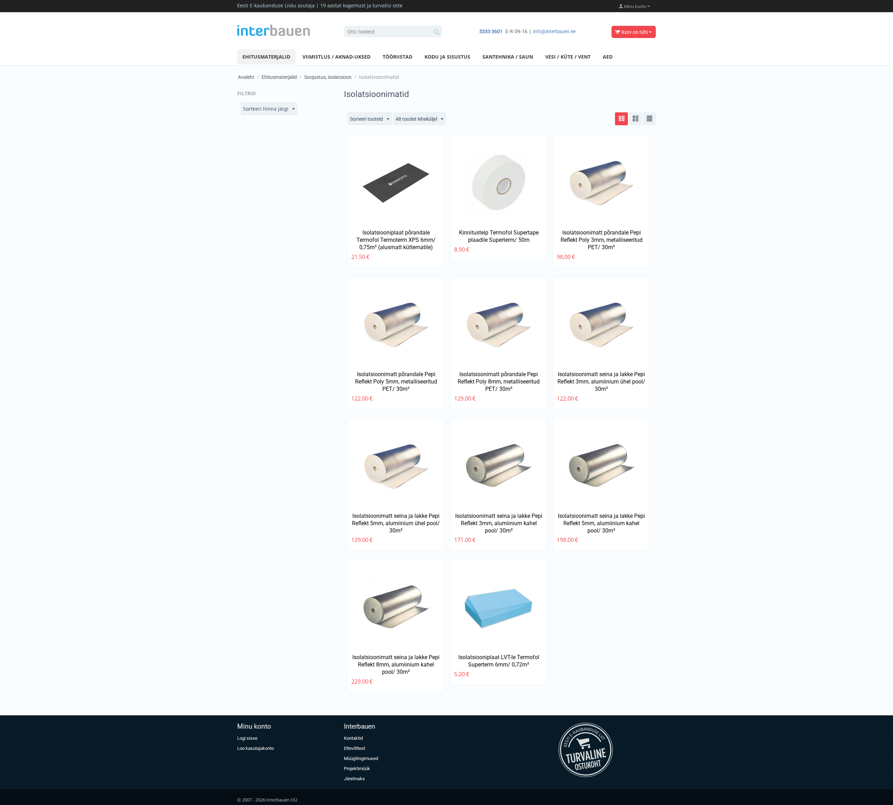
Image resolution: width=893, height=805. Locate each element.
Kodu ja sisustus (447, 56)
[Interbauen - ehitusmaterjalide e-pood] (273, 29)
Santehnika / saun (507, 56)
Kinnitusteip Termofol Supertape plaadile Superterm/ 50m (499, 236)
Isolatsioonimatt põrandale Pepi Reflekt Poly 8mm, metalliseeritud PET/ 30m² (499, 381)
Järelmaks (354, 778)
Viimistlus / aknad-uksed (336, 56)
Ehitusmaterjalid (266, 56)
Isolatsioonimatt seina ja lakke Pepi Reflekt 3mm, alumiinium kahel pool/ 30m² (498, 523)
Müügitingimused (361, 758)
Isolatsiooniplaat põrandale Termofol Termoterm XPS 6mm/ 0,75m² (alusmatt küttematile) (396, 240)
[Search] (436, 32)
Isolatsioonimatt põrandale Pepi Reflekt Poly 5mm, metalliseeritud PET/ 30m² (396, 381)
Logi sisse (247, 738)
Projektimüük (357, 768)
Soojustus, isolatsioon (328, 77)
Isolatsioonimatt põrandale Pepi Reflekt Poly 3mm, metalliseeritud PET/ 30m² (602, 240)
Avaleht (246, 77)
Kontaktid (353, 738)
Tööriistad (397, 56)
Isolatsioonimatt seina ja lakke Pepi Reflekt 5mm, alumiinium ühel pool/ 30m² (396, 523)
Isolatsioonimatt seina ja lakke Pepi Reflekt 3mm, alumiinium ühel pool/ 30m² (601, 381)
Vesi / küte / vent (568, 56)
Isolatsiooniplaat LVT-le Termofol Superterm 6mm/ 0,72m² (498, 661)
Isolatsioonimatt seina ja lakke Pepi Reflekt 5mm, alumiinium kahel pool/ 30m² (601, 523)
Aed (608, 56)
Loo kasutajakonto (255, 748)
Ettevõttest (354, 748)
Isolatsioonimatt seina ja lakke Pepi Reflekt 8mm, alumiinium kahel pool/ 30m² (396, 664)
